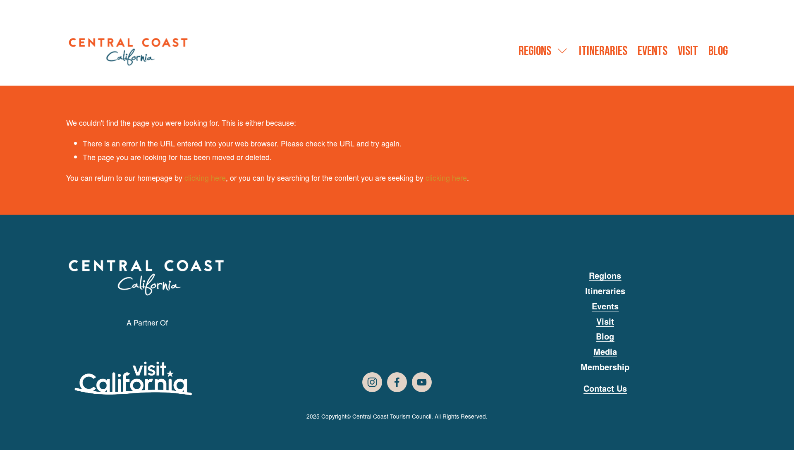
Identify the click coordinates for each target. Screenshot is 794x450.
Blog (718, 51)
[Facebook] (397, 382)
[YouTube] (422, 382)
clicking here (205, 177)
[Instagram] (372, 382)
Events (652, 51)
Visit (688, 51)
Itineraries (603, 51)
